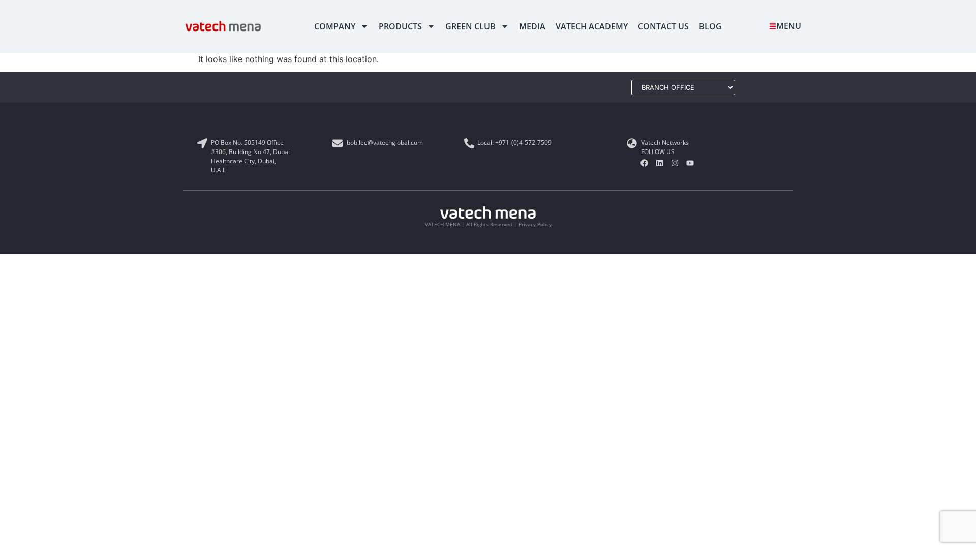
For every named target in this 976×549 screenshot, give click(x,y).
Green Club (470, 26)
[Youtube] (690, 163)
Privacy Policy (535, 224)
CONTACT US (663, 26)
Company (334, 26)
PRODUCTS (400, 26)
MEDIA (532, 26)
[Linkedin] (659, 163)
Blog (710, 26)
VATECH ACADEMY (592, 26)
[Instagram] (675, 163)
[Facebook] (644, 163)
